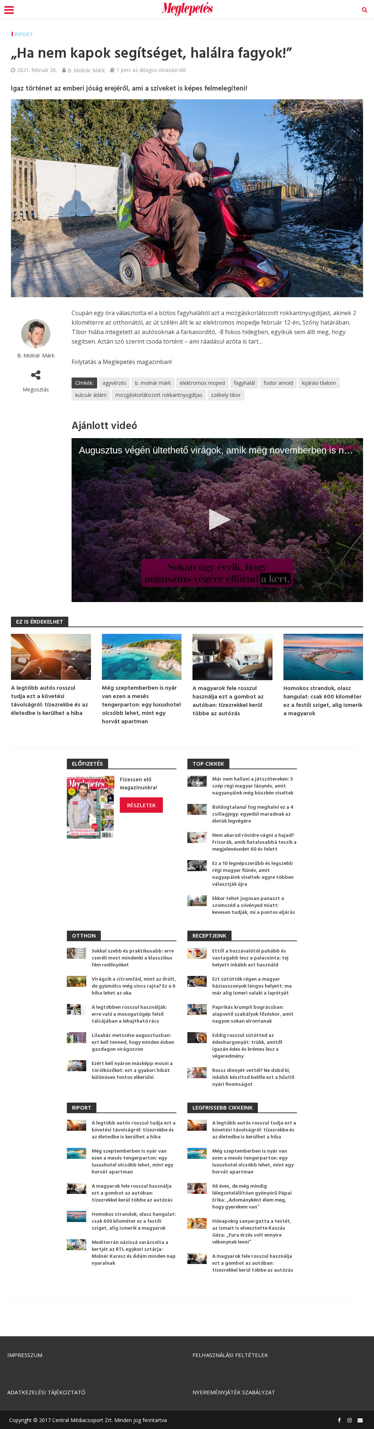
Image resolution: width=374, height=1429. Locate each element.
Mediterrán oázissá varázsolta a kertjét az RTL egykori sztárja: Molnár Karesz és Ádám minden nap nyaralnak (134, 1253)
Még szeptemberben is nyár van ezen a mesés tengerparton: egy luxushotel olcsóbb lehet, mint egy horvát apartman (141, 705)
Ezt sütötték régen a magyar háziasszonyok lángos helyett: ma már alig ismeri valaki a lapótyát (252, 986)
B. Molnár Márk (86, 70)
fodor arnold (278, 382)
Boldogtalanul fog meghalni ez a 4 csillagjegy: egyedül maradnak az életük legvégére (253, 814)
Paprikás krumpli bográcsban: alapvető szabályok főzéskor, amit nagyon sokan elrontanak (253, 1014)
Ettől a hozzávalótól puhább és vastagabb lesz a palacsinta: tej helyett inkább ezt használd (250, 958)
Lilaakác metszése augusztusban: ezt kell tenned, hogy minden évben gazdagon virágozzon (133, 1042)
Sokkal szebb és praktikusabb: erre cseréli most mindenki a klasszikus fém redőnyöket (133, 958)
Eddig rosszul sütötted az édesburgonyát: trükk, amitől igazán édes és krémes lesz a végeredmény (247, 1046)
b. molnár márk (153, 382)
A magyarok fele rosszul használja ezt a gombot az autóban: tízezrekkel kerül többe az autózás (228, 701)
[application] (217, 520)
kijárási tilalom (319, 382)
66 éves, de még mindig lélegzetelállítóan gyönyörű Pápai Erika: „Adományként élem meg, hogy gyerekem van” (252, 1197)
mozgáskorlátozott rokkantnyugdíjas (158, 394)
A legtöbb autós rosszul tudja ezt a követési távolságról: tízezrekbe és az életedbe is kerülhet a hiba (49, 701)
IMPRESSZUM (24, 1355)
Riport (24, 34)
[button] (217, 519)
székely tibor (226, 394)
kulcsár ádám (91, 394)
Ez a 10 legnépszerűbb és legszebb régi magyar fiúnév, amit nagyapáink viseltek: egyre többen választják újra (253, 874)
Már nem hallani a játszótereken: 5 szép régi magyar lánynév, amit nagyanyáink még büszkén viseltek (252, 786)
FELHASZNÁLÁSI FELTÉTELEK (230, 1355)
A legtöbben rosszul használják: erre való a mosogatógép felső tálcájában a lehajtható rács (129, 1014)
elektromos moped (202, 382)
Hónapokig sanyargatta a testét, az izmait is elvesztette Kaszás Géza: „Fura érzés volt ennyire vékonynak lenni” (251, 1232)
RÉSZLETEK (141, 805)
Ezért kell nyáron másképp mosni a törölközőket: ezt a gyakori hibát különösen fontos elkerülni (132, 1070)
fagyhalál (244, 382)
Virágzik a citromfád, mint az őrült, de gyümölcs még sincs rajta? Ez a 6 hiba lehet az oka (134, 986)
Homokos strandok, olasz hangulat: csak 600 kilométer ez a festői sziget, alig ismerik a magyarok (322, 701)
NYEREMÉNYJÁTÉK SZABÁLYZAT (233, 1392)
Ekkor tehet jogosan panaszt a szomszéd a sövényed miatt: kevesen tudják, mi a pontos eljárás (253, 905)
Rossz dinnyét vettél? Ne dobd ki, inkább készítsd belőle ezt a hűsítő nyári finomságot (253, 1077)
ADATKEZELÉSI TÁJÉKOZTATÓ (46, 1392)
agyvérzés (114, 382)
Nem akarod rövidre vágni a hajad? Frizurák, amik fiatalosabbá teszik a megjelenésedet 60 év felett (254, 842)
